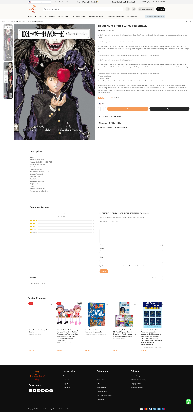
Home (4, 22)
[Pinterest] (43, 390)
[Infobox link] (159, 2)
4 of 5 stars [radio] (115, 221)
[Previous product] (186, 22)
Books (39, 334)
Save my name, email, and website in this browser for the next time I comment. (127, 266)
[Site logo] (34, 9)
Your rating (104, 221)
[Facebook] (30, 390)
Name (102, 248)
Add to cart (127, 109)
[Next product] (190, 22)
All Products (11, 22)
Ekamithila (43, 409)
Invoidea (72, 409)
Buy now (169, 109)
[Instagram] (39, 390)
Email (102, 257)
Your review (104, 225)
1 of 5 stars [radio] (110, 221)
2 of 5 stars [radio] (112, 221)
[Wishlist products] (134, 9)
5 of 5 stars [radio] (117, 221)
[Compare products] (127, 9)
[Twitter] (34, 390)
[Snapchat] (47, 390)
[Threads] (51, 390)
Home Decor (69, 343)
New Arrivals (102, 334)
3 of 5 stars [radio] (113, 221)
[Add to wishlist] (51, 304)
